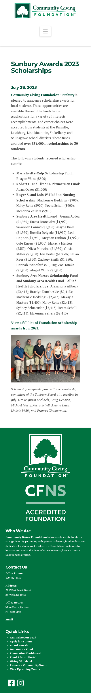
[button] (45, 31)
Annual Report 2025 (23, 637)
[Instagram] (20, 683)
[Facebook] (11, 683)
